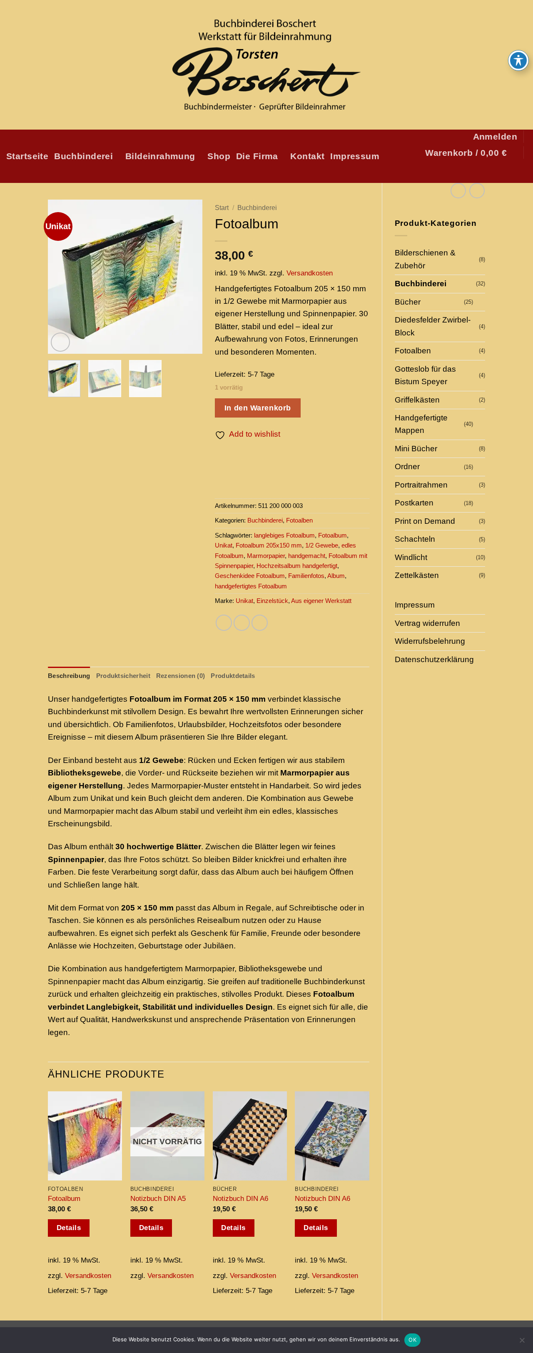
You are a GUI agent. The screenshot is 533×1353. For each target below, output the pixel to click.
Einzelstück (272, 600)
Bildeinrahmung (160, 156)
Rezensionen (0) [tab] (180, 675)
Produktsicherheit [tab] (123, 675)
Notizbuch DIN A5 (158, 1198)
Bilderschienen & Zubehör (425, 259)
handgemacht (306, 555)
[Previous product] (477, 190)
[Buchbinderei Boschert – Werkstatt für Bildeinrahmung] (266, 65)
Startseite (27, 156)
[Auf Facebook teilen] (224, 623)
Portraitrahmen (421, 484)
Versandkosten (309, 273)
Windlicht (411, 557)
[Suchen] (521, 172)
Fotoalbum (332, 535)
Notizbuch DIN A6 (240, 1198)
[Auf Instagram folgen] (478, 172)
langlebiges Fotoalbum (284, 535)
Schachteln (415, 539)
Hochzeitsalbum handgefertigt (297, 565)
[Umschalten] (480, 302)
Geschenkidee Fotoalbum (250, 575)
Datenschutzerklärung (434, 659)
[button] (495, 136)
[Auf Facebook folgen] (465, 172)
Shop (218, 156)
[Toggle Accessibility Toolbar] (518, 60)
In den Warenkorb (257, 407)
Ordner (407, 466)
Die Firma (257, 156)
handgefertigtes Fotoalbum (251, 586)
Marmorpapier (266, 555)
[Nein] (522, 1342)
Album (336, 575)
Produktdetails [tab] (233, 675)
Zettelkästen (417, 575)
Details (69, 1228)
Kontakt (307, 156)
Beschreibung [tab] (69, 675)
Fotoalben (413, 350)
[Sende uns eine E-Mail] (491, 172)
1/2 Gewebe (321, 545)
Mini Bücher (416, 448)
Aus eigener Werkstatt (321, 600)
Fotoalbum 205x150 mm (269, 545)
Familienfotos (306, 575)
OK (412, 1339)
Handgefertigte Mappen (421, 424)
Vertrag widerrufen (427, 623)
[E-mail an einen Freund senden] (242, 623)
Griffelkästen (417, 399)
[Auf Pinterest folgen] (504, 172)
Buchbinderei (83, 156)
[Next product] (458, 190)
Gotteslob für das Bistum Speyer (425, 375)
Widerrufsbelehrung (430, 641)
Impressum (354, 156)
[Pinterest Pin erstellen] (260, 623)
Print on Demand (425, 521)
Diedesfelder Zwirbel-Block (433, 326)
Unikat (223, 545)
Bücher (408, 302)
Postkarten (414, 502)
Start (222, 207)
